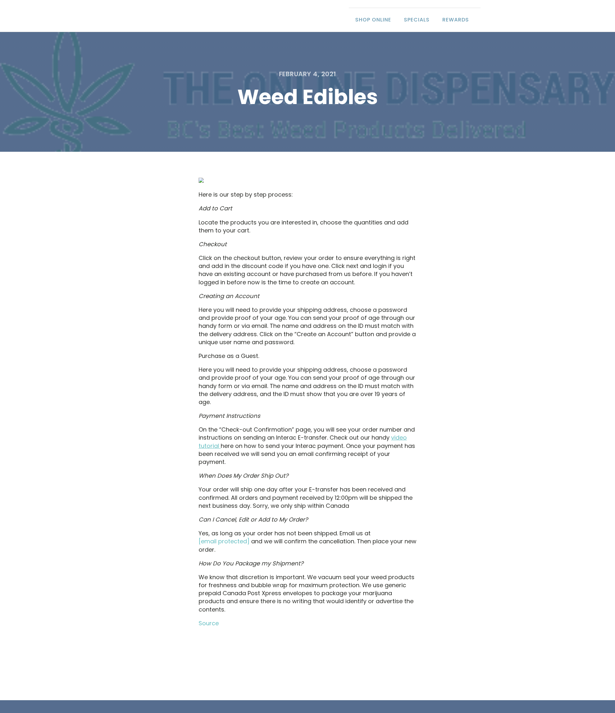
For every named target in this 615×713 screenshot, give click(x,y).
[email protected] (224, 541)
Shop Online (373, 19)
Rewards (455, 19)
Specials (417, 19)
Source (209, 623)
